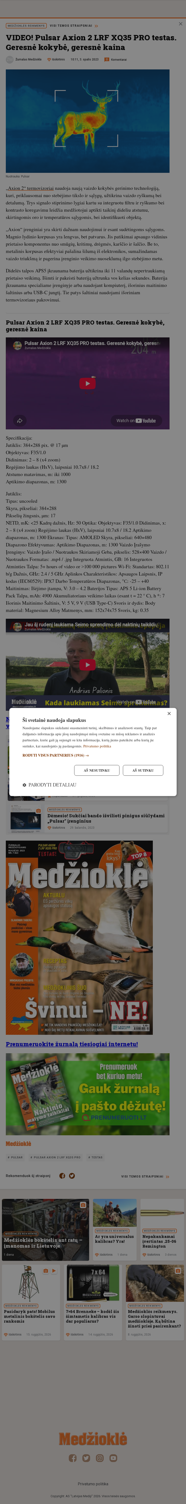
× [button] (169, 714)
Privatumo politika (97, 745)
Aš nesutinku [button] (97, 770)
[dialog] (93, 752)
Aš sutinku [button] (143, 770)
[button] (93, 755)
